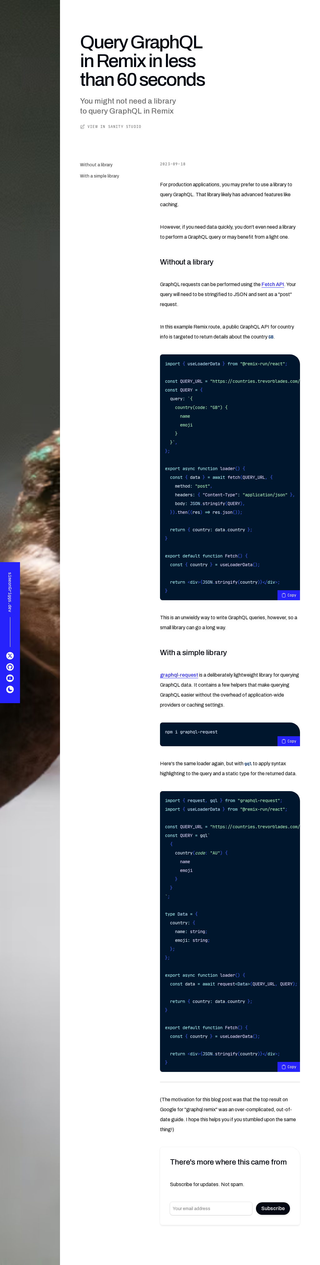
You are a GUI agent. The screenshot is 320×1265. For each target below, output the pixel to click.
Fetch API (273, 284)
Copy (292, 595)
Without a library (96, 164)
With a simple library (99, 176)
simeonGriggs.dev (10, 592)
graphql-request (179, 675)
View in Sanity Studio (114, 126)
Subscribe (273, 1208)
